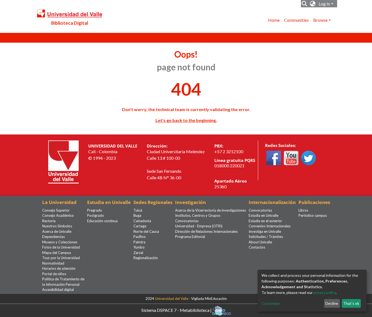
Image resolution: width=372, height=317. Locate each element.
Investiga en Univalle (265, 231)
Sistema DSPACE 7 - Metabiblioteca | (176, 309)
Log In (324, 3)
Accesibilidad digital (58, 289)
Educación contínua (102, 221)
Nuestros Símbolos (57, 226)
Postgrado (95, 215)
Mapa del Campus (56, 252)
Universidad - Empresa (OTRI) (198, 226)
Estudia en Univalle (263, 215)
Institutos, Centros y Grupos (197, 215)
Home (274, 20)
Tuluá (137, 210)
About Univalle (260, 242)
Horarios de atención (58, 268)
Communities (296, 20)
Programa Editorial (190, 236)
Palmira (139, 242)
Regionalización (145, 258)
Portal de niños (54, 274)
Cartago (140, 226)
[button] (312, 4)
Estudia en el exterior (265, 221)
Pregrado (94, 210)
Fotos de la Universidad (61, 247)
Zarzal (138, 252)
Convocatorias (187, 221)
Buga (137, 215)
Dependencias (53, 236)
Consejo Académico (58, 215)
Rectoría (49, 221)
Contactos (257, 247)
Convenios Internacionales (270, 226)
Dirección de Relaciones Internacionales (206, 231)
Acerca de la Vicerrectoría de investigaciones (210, 210)
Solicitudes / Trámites (266, 236)
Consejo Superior (56, 210)
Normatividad (53, 263)
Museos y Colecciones (59, 242)
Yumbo (139, 247)
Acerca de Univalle (56, 231)
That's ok (351, 303)
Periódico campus (312, 215)
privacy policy (324, 292)
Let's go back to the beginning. (186, 120)
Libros (303, 210)
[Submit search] (304, 3)
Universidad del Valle (171, 298)
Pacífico (139, 236)
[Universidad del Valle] (63, 161)
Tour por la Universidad (61, 258)
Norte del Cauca (146, 231)
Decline (331, 303)
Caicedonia (142, 221)
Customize (270, 303)
